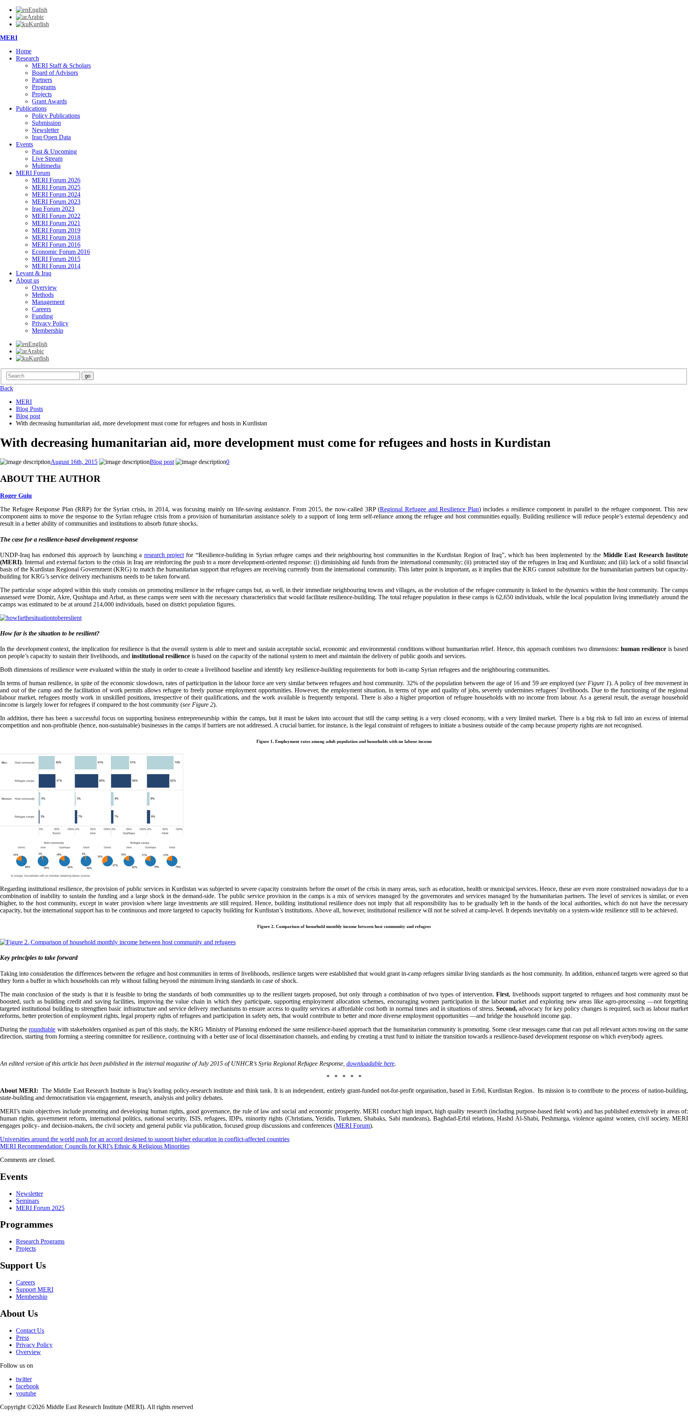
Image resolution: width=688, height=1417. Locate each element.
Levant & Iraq (33, 273)
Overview (44, 287)
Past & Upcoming (54, 151)
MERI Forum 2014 (56, 266)
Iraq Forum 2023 (53, 208)
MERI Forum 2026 (56, 180)
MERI (9, 37)
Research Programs (40, 1241)
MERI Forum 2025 (56, 187)
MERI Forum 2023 (56, 201)
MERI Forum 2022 (56, 215)
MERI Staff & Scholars (61, 65)
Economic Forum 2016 (61, 251)
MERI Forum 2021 (56, 223)
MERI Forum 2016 (56, 244)
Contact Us (30, 1330)
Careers (41, 309)
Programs (44, 87)
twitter (24, 1379)
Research (27, 58)
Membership (47, 330)
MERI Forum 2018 (56, 237)
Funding (42, 316)
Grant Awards (49, 101)
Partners (42, 79)
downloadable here (370, 1063)
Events (24, 144)
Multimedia (46, 165)
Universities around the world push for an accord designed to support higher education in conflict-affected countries (144, 1139)
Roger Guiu (16, 495)
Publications (31, 108)
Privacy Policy (50, 323)
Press (22, 1337)
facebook (27, 1386)
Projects (42, 94)
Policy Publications (56, 115)
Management (48, 301)
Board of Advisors (55, 72)
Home (23, 51)
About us (27, 280)
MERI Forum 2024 (56, 194)
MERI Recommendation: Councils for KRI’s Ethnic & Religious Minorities (95, 1146)
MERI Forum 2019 (56, 230)
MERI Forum (33, 173)
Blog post (162, 461)
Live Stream (47, 158)
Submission (46, 122)
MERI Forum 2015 (56, 258)
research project (164, 555)
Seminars (27, 1200)
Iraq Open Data (51, 137)
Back (6, 388)
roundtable (42, 1029)
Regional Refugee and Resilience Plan (429, 509)
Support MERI (34, 1289)
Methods (43, 294)
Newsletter (45, 130)
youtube (26, 1393)
